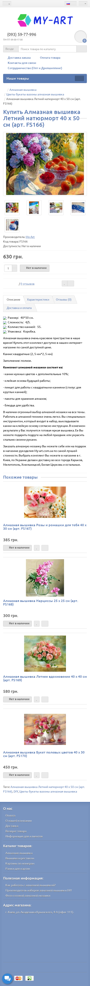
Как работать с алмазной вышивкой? (30, 885)
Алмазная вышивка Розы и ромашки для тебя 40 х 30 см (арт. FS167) (44, 526)
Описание (13, 299)
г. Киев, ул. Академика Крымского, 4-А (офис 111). (39, 912)
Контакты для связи (22, 63)
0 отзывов (28, 284)
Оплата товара (50, 57)
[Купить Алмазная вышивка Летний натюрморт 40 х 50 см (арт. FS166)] (45, 164)
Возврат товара (15, 831)
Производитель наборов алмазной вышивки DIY (38, 890)
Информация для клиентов (24, 836)
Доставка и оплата (19, 308)
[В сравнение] (70, 283)
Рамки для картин (17, 868)
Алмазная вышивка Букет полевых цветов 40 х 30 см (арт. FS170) (44, 754)
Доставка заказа (19, 57)
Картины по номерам (19, 863)
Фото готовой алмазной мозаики (27, 895)
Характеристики (38, 299)
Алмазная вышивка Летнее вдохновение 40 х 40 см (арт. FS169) (45, 678)
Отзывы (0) (64, 299)
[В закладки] (64, 283)
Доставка (11, 826)
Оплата (10, 815)
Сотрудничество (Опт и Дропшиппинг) (35, 68)
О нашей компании (18, 820)
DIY (16, 791)
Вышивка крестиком (19, 858)
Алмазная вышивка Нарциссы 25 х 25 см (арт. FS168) (40, 602)
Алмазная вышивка (18, 853)
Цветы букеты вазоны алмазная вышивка (48, 791)
